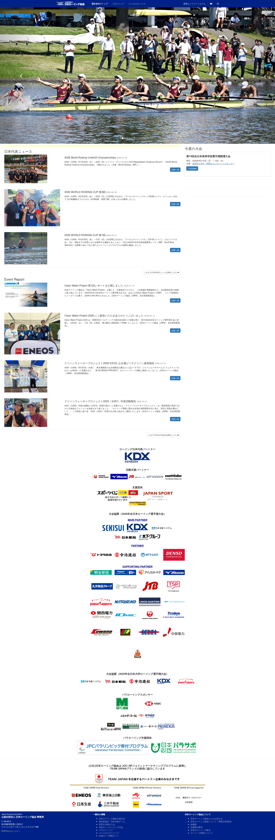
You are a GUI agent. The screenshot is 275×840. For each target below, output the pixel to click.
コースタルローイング (109, 832)
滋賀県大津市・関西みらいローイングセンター (213, 163)
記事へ (174, 169)
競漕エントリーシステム (194, 3)
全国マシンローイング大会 (111, 827)
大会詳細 (191, 168)
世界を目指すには (107, 824)
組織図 (193, 824)
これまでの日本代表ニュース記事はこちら (160, 272)
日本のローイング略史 (200, 830)
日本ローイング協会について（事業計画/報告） (211, 821)
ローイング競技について (201, 832)
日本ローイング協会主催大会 (112, 818)
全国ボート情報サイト (109, 835)
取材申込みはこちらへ (10, 831)
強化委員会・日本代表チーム (112, 821)
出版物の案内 (196, 827)
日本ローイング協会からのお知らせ (206, 818)
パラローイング (106, 830)
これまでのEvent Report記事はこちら (162, 435)
